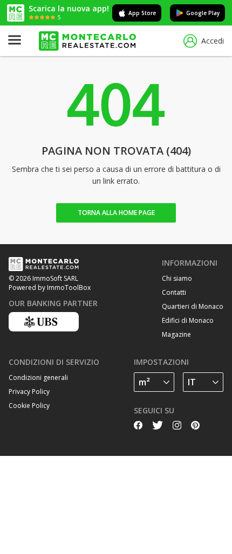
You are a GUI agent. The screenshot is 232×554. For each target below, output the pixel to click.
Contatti (174, 292)
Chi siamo (177, 278)
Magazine (176, 334)
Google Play (203, 13)
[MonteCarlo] (87, 41)
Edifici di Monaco (188, 320)
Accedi (212, 41)
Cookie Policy (29, 405)
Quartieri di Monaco (192, 306)
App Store (142, 13)
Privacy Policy (29, 391)
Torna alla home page (116, 212)
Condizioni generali (38, 377)
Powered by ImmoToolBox (50, 287)
